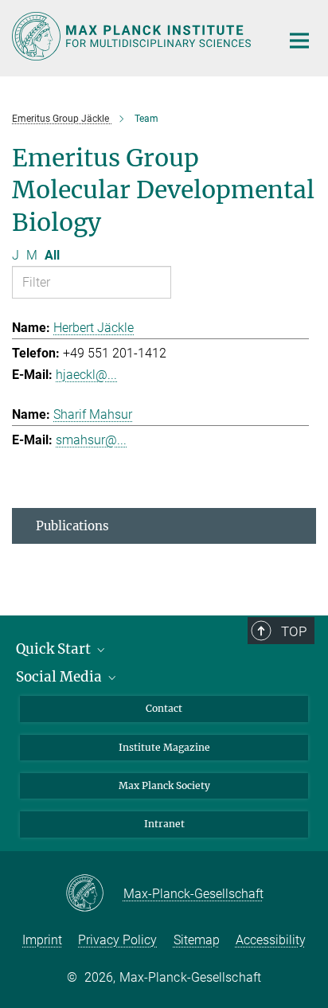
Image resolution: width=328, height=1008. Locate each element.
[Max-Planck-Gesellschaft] (94, 894)
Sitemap (197, 939)
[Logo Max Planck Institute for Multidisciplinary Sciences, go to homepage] (134, 36)
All (52, 255)
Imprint (42, 939)
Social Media (60, 677)
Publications (72, 525)
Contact (164, 708)
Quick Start (55, 649)
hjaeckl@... (86, 374)
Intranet (164, 824)
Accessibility (271, 939)
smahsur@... (91, 439)
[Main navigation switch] (299, 41)
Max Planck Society (164, 785)
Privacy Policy (117, 939)
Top (294, 631)
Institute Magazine (164, 747)
